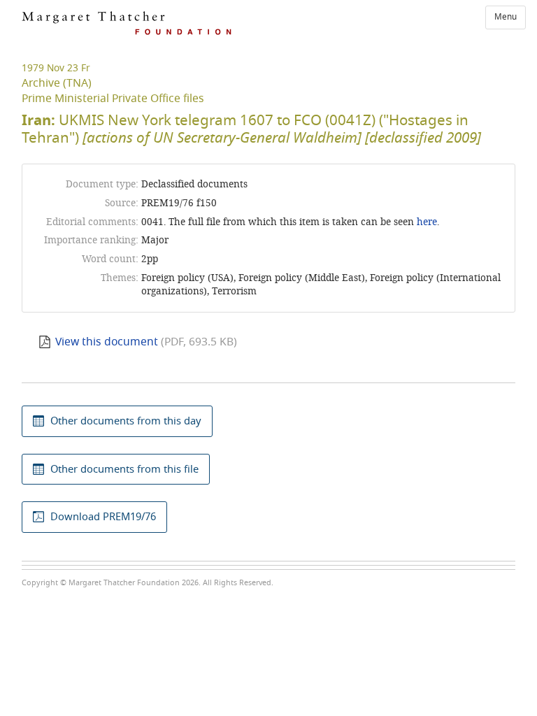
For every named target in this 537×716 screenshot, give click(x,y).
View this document (106, 342)
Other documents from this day (125, 421)
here (427, 222)
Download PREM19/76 (103, 516)
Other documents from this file (124, 469)
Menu (505, 16)
